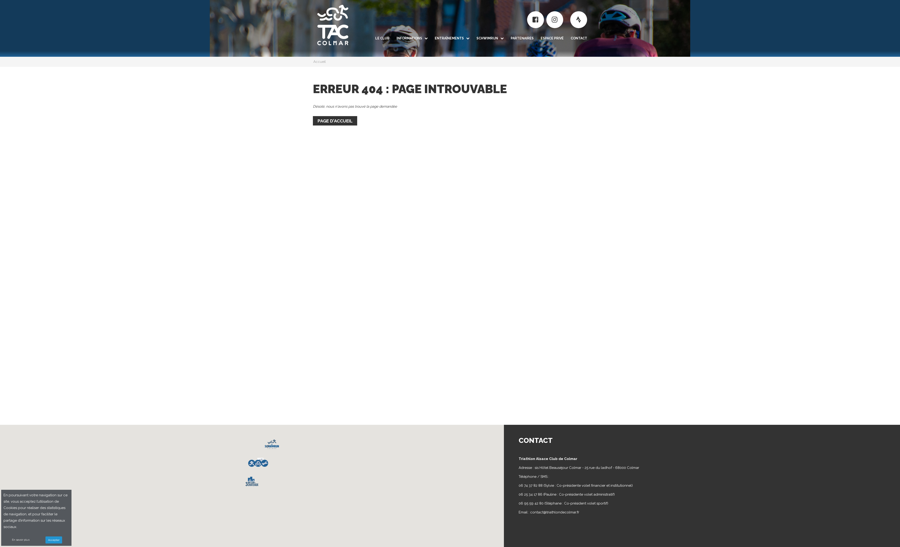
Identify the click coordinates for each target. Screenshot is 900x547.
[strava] (578, 19)
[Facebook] (535, 19)
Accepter (54, 540)
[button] (252, 481)
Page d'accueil (335, 120)
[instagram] (554, 19)
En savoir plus (21, 539)
